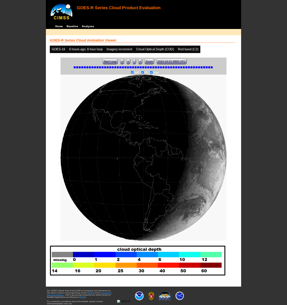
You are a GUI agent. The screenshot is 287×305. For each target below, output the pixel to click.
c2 (145, 72)
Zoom (149, 61)
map (156, 72)
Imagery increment (119, 49)
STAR (82, 297)
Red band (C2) (188, 49)
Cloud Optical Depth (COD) (155, 49)
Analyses (88, 26)
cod (136, 72)
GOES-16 (58, 49)
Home (59, 26)
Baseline (72, 26)
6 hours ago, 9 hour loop (86, 49)
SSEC (91, 293)
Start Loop (110, 61)
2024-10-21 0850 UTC (171, 61)
